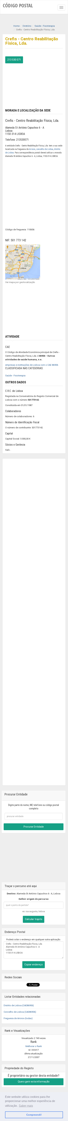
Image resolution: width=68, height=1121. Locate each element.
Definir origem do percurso (33, 899)
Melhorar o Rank (33, 1046)
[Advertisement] (34, 85)
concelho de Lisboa (44, 149)
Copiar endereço (33, 964)
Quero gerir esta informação (34, 1081)
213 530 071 (14, 59)
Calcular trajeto (33, 919)
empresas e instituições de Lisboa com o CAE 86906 (31, 365)
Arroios (32, 149)
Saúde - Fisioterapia (15, 375)
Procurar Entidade (34, 826)
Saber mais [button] (26, 1105)
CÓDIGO (18, 5)
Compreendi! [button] (34, 1114)
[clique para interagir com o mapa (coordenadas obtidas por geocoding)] (22, 261)
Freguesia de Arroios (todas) (18, 1018)
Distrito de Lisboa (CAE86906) (19, 1005)
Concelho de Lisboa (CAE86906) (20, 1012)
